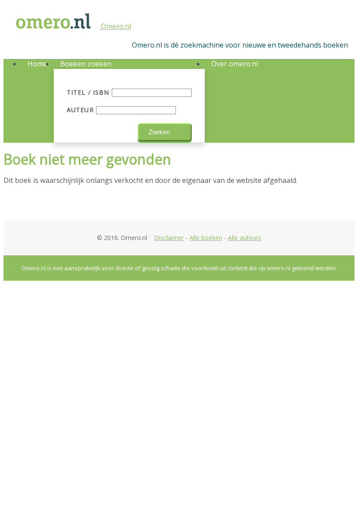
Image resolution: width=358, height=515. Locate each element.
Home (37, 64)
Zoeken (159, 132)
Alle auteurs (244, 237)
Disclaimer (169, 237)
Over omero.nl (234, 64)
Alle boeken (205, 237)
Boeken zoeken (85, 64)
